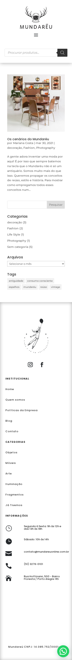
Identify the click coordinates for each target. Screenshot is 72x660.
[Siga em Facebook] (42, 365)
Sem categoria (17, 247)
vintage (55, 286)
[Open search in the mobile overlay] (36, 53)
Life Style (13, 234)
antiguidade (16, 280)
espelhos (14, 286)
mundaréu (29, 286)
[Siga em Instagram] (30, 365)
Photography (45, 148)
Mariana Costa (23, 143)
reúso (43, 286)
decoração (14, 148)
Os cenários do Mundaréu (28, 139)
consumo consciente (40, 280)
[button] (63, 651)
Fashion (29, 148)
